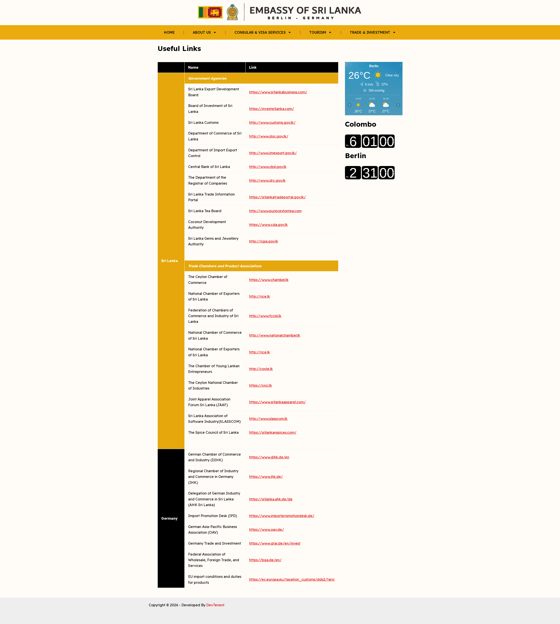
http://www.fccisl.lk (265, 316)
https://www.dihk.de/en (269, 457)
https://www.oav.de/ (266, 529)
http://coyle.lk (261, 369)
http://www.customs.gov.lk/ (272, 122)
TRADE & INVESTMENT (370, 32)
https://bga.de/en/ (265, 560)
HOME (169, 32)
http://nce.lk (259, 296)
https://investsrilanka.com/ (271, 109)
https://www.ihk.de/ (266, 476)
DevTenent (215, 605)
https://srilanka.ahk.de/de (270, 499)
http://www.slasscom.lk (268, 418)
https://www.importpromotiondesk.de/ (281, 516)
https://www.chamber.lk (269, 280)
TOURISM (317, 32)
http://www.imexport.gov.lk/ (273, 153)
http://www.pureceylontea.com (275, 211)
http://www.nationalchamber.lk (274, 335)
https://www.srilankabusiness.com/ (278, 92)
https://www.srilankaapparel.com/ (277, 402)
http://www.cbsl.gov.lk (267, 166)
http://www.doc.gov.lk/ (268, 136)
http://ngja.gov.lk (263, 241)
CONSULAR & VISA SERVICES (260, 32)
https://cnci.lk (260, 385)
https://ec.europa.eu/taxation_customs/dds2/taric (292, 579)
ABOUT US (202, 32)
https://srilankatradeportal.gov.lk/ (277, 197)
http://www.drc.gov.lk (267, 180)
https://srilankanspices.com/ (272, 432)
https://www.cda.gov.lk (268, 224)
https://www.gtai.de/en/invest (274, 543)
